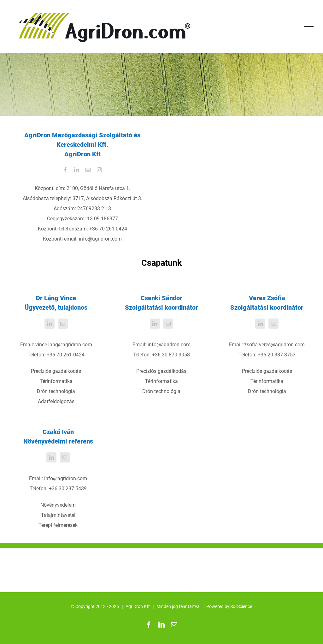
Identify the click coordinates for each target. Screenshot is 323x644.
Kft (147, 606)
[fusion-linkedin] (76, 169)
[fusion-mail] (88, 169)
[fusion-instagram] (99, 169)
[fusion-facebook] (65, 169)
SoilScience (241, 606)
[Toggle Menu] (309, 26)
